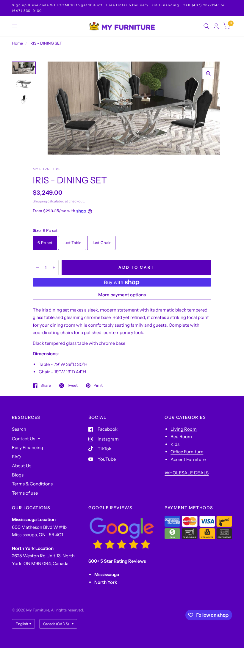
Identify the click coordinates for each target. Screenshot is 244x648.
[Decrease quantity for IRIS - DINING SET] (37, 267)
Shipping (40, 201)
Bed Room (181, 436)
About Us (21, 465)
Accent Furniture (188, 459)
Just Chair (101, 242)
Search (19, 429)
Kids (175, 444)
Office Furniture (187, 451)
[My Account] (216, 26)
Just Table (72, 242)
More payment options (122, 295)
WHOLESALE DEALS (187, 473)
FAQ (16, 457)
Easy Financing (27, 447)
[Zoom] (208, 73)
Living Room (184, 429)
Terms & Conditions (32, 484)
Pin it (98, 385)
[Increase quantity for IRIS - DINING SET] (53, 267)
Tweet (72, 385)
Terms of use (25, 493)
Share (45, 385)
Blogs (18, 475)
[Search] (206, 26)
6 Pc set (44, 242)
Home (17, 43)
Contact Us (23, 438)
